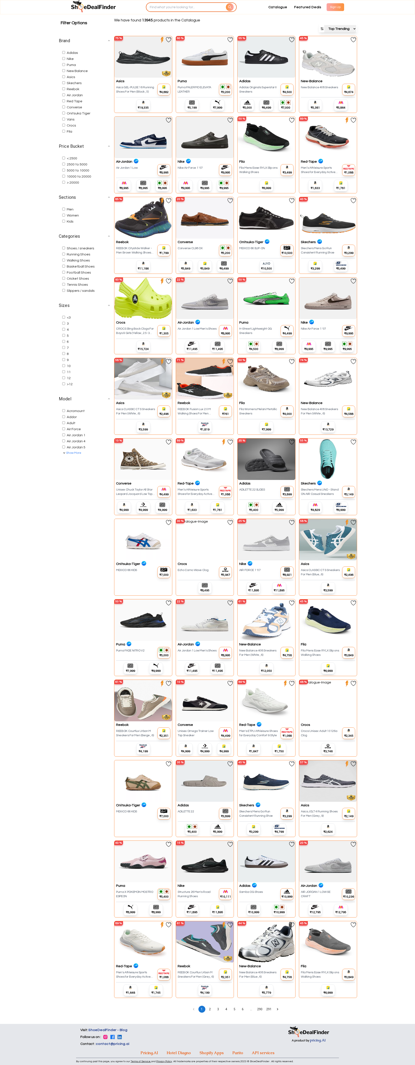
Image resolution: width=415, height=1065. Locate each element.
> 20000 (73, 182)
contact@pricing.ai (112, 1044)
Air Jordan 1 (76, 435)
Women (73, 215)
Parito (237, 1052)
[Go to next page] (277, 1009)
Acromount (76, 411)
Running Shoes (78, 254)
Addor (72, 417)
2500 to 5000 (77, 164)
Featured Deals (307, 7)
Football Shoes (79, 272)
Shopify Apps (212, 1052)
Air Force (74, 429)
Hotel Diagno (179, 1052)
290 (259, 1009)
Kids (70, 221)
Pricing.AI (149, 1052)
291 (268, 1009)
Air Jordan (75, 95)
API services (263, 1052)
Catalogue (277, 7)
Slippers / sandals (81, 290)
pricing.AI (318, 1040)
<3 (69, 317)
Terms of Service (141, 1061)
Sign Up (335, 7)
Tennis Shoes (77, 284)
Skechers (74, 83)
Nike (70, 59)
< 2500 (72, 158)
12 (69, 378)
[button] (84, 40)
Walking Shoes (78, 260)
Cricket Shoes (78, 278)
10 (69, 366)
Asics (71, 77)
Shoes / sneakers (80, 248)
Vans (71, 119)
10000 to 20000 (79, 176)
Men (70, 209)
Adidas (72, 53)
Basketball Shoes (81, 266)
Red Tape (74, 101)
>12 (70, 384)
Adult (71, 423)
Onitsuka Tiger (78, 113)
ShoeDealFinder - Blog (108, 1030)
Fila (69, 131)
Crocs (71, 125)
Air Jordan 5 (76, 447)
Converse (74, 107)
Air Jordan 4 (76, 441)
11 (69, 372)
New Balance (77, 71)
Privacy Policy (164, 1061)
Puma (71, 65)
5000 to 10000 (78, 170)
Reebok (73, 89)
